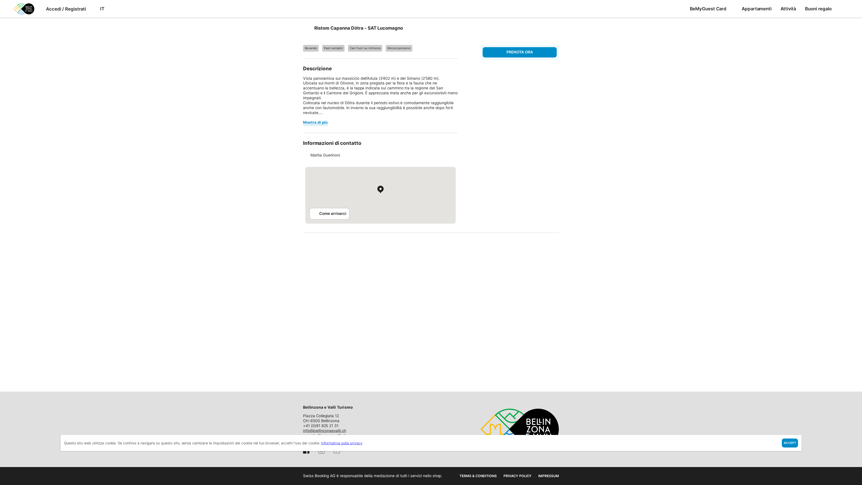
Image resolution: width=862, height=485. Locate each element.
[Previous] (307, 28)
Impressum (548, 476)
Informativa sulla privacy (342, 443)
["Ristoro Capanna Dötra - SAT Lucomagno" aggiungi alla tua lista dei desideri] (554, 28)
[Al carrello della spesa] (843, 9)
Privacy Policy (518, 476)
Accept (790, 443)
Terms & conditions (478, 476)
